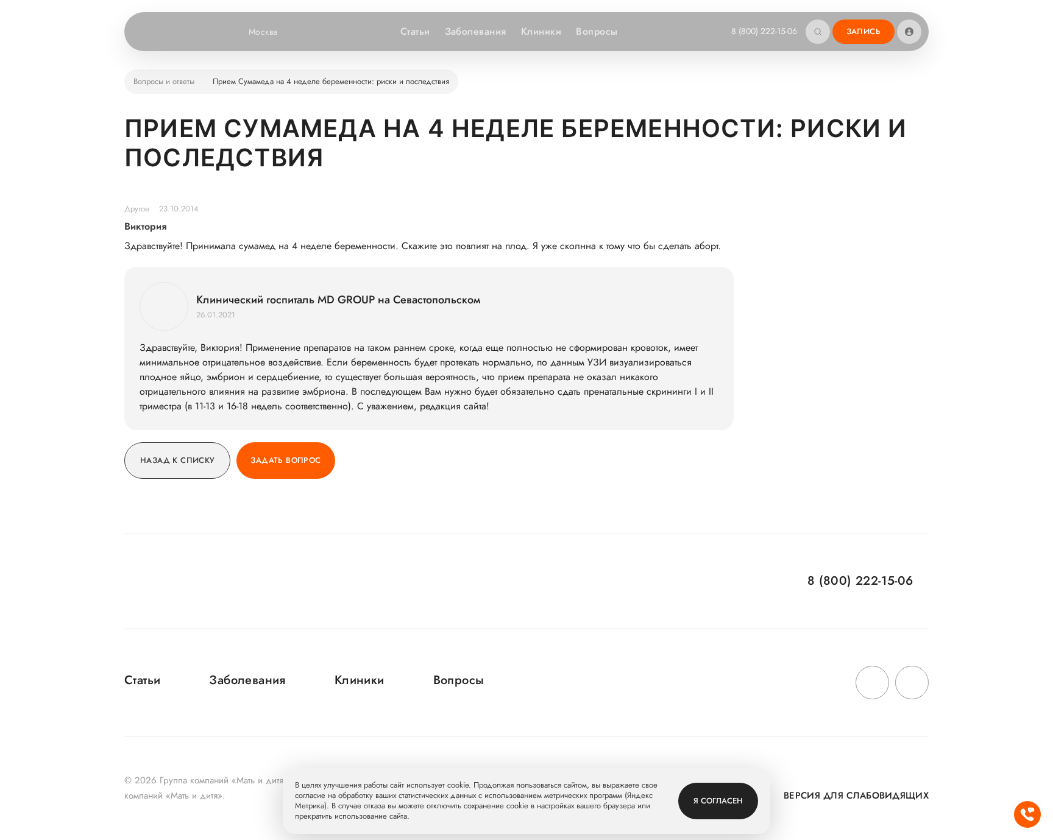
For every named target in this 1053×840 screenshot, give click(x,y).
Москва (263, 32)
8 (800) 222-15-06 (764, 31)
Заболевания (475, 31)
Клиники (541, 31)
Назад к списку (177, 460)
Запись (863, 31)
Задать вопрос (285, 460)
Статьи (415, 31)
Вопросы (596, 31)
